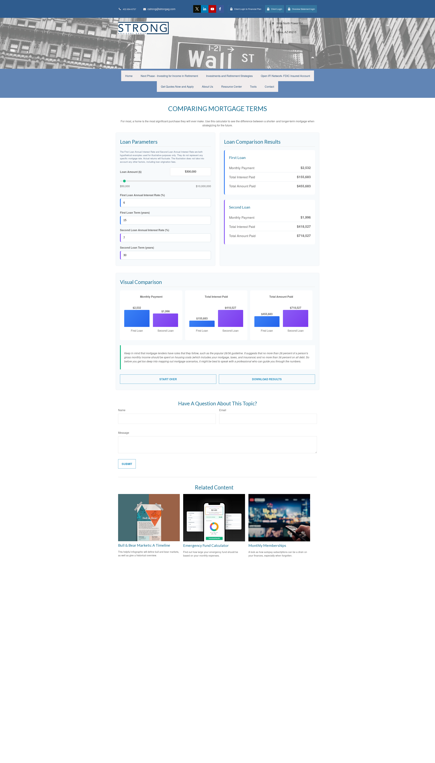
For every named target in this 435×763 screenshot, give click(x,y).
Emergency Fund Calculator (206, 545)
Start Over (168, 379)
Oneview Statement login (303, 8)
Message (123, 433)
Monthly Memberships (267, 545)
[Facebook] (220, 9)
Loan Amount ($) (131, 172)
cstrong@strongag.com (161, 9)
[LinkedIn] (204, 9)
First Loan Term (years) (135, 212)
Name (121, 410)
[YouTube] (212, 9)
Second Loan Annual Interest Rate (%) (144, 230)
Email (222, 410)
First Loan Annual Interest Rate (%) (142, 195)
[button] (129, 75)
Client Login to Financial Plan (247, 8)
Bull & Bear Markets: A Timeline (144, 545)
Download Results (267, 379)
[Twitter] (197, 9)
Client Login (276, 8)
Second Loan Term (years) (137, 247)
